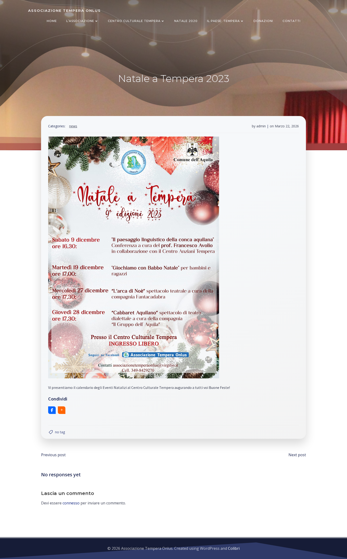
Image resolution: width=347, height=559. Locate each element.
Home (52, 21)
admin (261, 126)
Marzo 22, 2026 (287, 126)
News (73, 126)
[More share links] (61, 410)
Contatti (291, 21)
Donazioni (263, 21)
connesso (71, 503)
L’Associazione (80, 21)
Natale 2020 (186, 21)
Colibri (234, 548)
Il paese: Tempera (223, 21)
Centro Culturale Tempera (134, 21)
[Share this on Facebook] (52, 410)
